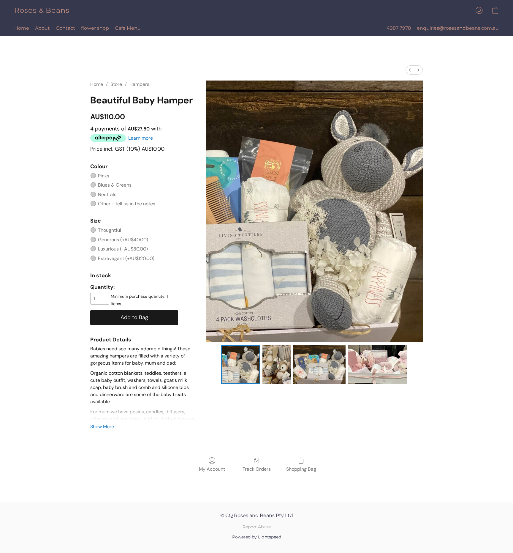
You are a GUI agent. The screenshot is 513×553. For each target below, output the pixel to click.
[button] (41, 10)
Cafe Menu (128, 28)
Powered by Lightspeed (256, 537)
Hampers (139, 84)
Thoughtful (109, 230)
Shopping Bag (301, 469)
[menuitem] (410, 70)
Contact (65, 28)
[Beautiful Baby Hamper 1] (276, 364)
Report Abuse (257, 527)
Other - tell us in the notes (126, 204)
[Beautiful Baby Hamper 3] (377, 364)
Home (21, 28)
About (42, 28)
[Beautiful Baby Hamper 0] (240, 364)
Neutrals (107, 194)
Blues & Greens (115, 185)
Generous (123, 240)
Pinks (103, 176)
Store (116, 84)
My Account (212, 469)
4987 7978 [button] (399, 28)
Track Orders (257, 469)
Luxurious (123, 249)
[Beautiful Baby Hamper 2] (319, 364)
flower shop (95, 28)
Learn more (140, 138)
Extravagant (126, 258)
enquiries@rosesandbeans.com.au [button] (458, 28)
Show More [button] (102, 426)
